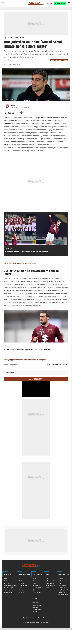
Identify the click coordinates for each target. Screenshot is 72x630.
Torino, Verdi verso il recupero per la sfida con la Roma (27, 349)
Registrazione (37, 605)
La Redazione (62, 581)
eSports (21, 592)
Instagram (34, 618)
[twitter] (13, 113)
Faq (59, 583)
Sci (20, 579)
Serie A (16, 38)
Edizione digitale (50, 585)
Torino (22, 38)
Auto (34, 579)
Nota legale (62, 585)
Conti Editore (37, 592)
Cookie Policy (62, 588)
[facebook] (6, 113)
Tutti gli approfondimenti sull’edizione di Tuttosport (25, 360)
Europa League (8, 588)
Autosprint (36, 581)
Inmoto (35, 583)
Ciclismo (21, 583)
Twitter (40, 618)
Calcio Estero (8, 590)
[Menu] (3, 3)
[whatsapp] (9, 113)
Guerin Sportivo (38, 588)
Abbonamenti (50, 581)
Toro (52, 60)
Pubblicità (36, 603)
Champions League (10, 585)
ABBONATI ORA (60, 3)
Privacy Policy (62, 592)
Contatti (60, 579)
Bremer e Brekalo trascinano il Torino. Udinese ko (26, 251)
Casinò (35, 612)
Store (47, 588)
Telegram (46, 618)
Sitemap (48, 590)
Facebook (26, 618)
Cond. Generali (63, 594)
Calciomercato (8, 592)
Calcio (10, 38)
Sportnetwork (37, 590)
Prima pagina (50, 583)
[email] (17, 113)
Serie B (6, 583)
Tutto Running (23, 585)
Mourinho (58, 60)
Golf (20, 588)
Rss (47, 579)
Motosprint (36, 585)
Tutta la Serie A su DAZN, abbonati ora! (20, 263)
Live (50, 3)
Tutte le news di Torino (57, 364)
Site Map (35, 607)
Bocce (21, 590)
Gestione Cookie (63, 590)
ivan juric (65, 60)
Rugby (21, 581)
